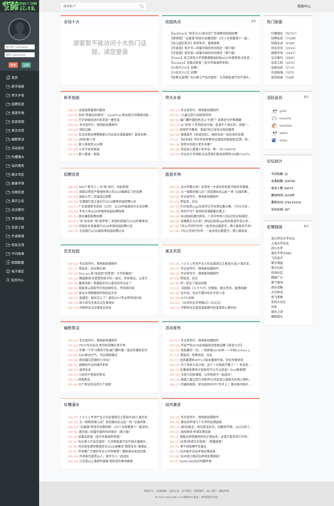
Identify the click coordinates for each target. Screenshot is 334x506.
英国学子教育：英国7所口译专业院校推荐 (207, 130)
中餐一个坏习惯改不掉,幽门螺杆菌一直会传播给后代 (113, 350)
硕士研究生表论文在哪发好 (96, 303)
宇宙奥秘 (17, 218)
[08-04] (175, 221)
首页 (14, 77)
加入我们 (211, 490)
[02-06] (175, 456)
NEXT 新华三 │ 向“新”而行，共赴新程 (104, 187)
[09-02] (73, 125)
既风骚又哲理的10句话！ (95, 360)
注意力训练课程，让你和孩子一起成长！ (207, 374)
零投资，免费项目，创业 (196, 355)
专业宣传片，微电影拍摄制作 (98, 125)
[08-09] (175, 211)
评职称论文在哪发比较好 (95, 307)
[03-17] (73, 206)
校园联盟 (17, 262)
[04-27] (73, 417)
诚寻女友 (85, 370)
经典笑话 (84, 379)
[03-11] (72, 379)
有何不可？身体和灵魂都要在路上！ (204, 211)
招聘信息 (17, 104)
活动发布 (17, 148)
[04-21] (73, 154)
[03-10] (174, 446)
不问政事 (17, 253)
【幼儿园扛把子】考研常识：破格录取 (195, 43)
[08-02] (73, 370)
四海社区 (277, 273)
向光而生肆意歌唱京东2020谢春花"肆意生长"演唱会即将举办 (118, 446)
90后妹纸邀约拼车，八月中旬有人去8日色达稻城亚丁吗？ (218, 216)
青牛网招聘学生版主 (193, 446)
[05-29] (73, 278)
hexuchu (285, 118)
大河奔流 (277, 292)
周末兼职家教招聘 (90, 216)
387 (287, 209)
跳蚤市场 (17, 183)
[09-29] (175, 365)
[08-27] (73, 187)
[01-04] (73, 384)
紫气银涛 (277, 282)
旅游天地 (17, 113)
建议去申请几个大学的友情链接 (201, 422)
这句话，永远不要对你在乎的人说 (203, 293)
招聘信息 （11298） (284, 38)
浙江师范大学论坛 (283, 238)
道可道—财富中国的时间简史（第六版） (105, 432)
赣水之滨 (277, 312)
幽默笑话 (17, 139)
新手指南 (17, 86)
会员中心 (17, 280)
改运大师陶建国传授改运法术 (98, 293)
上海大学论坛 (280, 243)
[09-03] (175, 268)
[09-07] (174, 115)
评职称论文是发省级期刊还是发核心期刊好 (208, 307)
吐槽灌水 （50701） (284, 33)
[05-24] (175, 125)
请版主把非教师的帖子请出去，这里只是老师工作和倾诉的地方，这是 (225, 437)
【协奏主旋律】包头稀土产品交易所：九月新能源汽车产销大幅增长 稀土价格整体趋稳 (226, 77)
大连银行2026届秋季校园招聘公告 (101, 231)
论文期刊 (17, 209)
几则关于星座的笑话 (92, 374)
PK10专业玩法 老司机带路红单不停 (102, 345)
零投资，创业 (189, 201)
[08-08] (175, 216)
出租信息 (17, 192)
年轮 (274, 307)
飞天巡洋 (277, 258)
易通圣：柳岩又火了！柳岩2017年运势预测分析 (110, 298)
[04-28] (175, 263)
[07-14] (73, 115)
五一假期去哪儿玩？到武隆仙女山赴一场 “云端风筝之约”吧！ (220, 192)
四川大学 (277, 248)
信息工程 (17, 227)
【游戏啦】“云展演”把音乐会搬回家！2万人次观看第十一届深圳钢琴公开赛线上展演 (224, 38)
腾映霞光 (277, 317)
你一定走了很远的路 (193, 283)
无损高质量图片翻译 (92, 110)
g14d (282, 111)
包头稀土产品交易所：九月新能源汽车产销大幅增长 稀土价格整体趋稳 (124, 441)
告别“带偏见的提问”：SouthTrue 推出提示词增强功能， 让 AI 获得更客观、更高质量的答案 (137, 115)
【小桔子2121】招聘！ (185, 67)
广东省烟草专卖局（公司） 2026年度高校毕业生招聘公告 (116, 206)
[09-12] (174, 370)
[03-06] (73, 211)
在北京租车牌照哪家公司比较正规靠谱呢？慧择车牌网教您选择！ (121, 134)
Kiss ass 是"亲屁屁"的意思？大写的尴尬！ (106, 273)
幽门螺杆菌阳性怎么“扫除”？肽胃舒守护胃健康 (210, 120)
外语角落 (17, 236)
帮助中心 (304, 6)
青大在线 (277, 268)
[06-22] (175, 154)
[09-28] (175, 298)
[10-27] (174, 360)
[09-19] (73, 432)
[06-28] (175, 149)
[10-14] (72, 451)
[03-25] (175, 350)
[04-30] (175, 192)
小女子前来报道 (89, 149)
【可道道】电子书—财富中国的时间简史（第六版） (203, 48)
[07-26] (73, 149)
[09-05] (175, 374)
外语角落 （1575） (283, 72)
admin (283, 133)
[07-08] (174, 231)
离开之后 (17, 201)
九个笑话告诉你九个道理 (95, 384)
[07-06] (73, 196)
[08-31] (73, 365)
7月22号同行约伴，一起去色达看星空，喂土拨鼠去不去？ (218, 231)
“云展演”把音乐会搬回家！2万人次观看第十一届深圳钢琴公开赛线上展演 (126, 427)
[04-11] (174, 441)
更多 (253, 21)
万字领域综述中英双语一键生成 (99, 120)
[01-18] (72, 437)
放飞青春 (277, 297)
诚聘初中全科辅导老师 (93, 365)
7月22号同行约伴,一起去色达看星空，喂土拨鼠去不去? (216, 226)
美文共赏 (17, 130)
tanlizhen (285, 125)
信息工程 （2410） (284, 63)
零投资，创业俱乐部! (92, 268)
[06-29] (175, 144)
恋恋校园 (17, 121)
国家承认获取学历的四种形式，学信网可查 (106, 288)
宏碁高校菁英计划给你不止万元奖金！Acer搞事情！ (214, 370)
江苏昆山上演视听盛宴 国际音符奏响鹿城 (106, 461)
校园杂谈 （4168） (283, 43)
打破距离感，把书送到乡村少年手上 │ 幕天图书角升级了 (217, 384)
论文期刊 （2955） (283, 58)
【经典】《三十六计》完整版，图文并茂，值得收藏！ (214, 288)
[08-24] (73, 307)
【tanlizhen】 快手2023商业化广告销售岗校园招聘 (203, 33)
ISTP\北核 (187, 298)
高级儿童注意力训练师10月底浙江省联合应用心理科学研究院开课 (223, 379)
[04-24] (73, 130)
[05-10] (73, 288)
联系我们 (199, 490)
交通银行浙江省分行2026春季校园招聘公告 (107, 201)
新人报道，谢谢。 (90, 154)
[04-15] (73, 374)
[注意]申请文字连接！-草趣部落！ (202, 441)
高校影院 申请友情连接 (196, 432)
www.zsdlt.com (173, 496)
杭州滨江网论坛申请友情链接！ (201, 456)
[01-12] (174, 461)
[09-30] (175, 293)
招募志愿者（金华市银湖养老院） (100, 437)
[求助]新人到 (87, 139)
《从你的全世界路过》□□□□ (201, 303)
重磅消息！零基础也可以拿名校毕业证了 (105, 283)
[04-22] (73, 350)
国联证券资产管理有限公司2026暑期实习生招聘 (110, 192)
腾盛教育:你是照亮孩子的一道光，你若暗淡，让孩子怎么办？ (119, 278)
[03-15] (73, 134)
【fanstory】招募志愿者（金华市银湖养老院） (200, 63)
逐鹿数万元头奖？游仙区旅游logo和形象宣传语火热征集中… (220, 221)
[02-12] (174, 451)
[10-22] (174, 288)
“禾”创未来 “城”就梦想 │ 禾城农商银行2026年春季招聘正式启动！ (122, 221)
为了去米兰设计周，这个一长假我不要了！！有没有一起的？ (220, 365)
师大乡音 (17, 95)
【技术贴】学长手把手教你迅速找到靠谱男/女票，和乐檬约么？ (220, 139)
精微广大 (277, 277)
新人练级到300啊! (91, 144)
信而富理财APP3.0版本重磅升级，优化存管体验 (211, 360)
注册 (26, 65)
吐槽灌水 (17, 157)
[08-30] (73, 303)
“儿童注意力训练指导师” (196, 115)
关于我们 (186, 490)
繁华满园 (277, 263)
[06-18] (174, 283)
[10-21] (72, 441)
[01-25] (174, 201)
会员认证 (174, 490)
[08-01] (73, 110)
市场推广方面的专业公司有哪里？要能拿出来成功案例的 (115, 451)
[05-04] (73, 345)
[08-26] (73, 192)
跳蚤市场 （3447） (284, 53)
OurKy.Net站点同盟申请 (196, 461)
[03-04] (175, 134)
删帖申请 (224, 490)
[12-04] (73, 355)
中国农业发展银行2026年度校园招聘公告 (106, 226)
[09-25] (73, 231)
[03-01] (73, 216)
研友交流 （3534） (284, 48)
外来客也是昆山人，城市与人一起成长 (104, 456)
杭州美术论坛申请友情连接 (197, 451)
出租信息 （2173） (283, 67)
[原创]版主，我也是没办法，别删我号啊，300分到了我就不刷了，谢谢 (226, 427)
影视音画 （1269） (283, 77)
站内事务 (17, 165)
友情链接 (162, 490)
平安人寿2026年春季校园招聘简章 (101, 211)
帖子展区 (17, 271)
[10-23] (73, 139)
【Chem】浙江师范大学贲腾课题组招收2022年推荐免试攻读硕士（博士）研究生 (223, 58)
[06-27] (174, 384)
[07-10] (174, 226)
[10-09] (73, 226)
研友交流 (17, 245)
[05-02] (175, 345)
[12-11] (174, 139)
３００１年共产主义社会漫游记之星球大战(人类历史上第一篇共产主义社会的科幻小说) (237, 263)
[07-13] (73, 120)
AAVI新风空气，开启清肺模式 (98, 355)
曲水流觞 (277, 287)
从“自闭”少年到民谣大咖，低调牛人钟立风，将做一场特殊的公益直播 (226, 125)
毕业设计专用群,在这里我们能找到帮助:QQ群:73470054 (218, 154)
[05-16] (73, 283)
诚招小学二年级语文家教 (95, 196)
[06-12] (174, 120)
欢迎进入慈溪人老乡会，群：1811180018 (208, 149)
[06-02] (175, 432)
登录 (13, 65)
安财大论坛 (278, 302)
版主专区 (17, 174)
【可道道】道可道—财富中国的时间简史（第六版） (203, 53)
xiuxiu (283, 140)
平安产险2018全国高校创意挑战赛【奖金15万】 (212, 345)
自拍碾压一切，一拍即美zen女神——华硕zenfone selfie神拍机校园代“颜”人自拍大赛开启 (240, 350)
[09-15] (174, 206)
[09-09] (175, 303)
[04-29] (73, 201)
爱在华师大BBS (281, 253)
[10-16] (72, 446)
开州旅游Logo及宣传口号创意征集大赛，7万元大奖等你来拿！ (221, 206)
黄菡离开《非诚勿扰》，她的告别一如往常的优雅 (212, 134)
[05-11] (174, 130)
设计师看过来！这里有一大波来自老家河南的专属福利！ (217, 187)
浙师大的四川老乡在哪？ (197, 144)
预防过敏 (85, 130)
